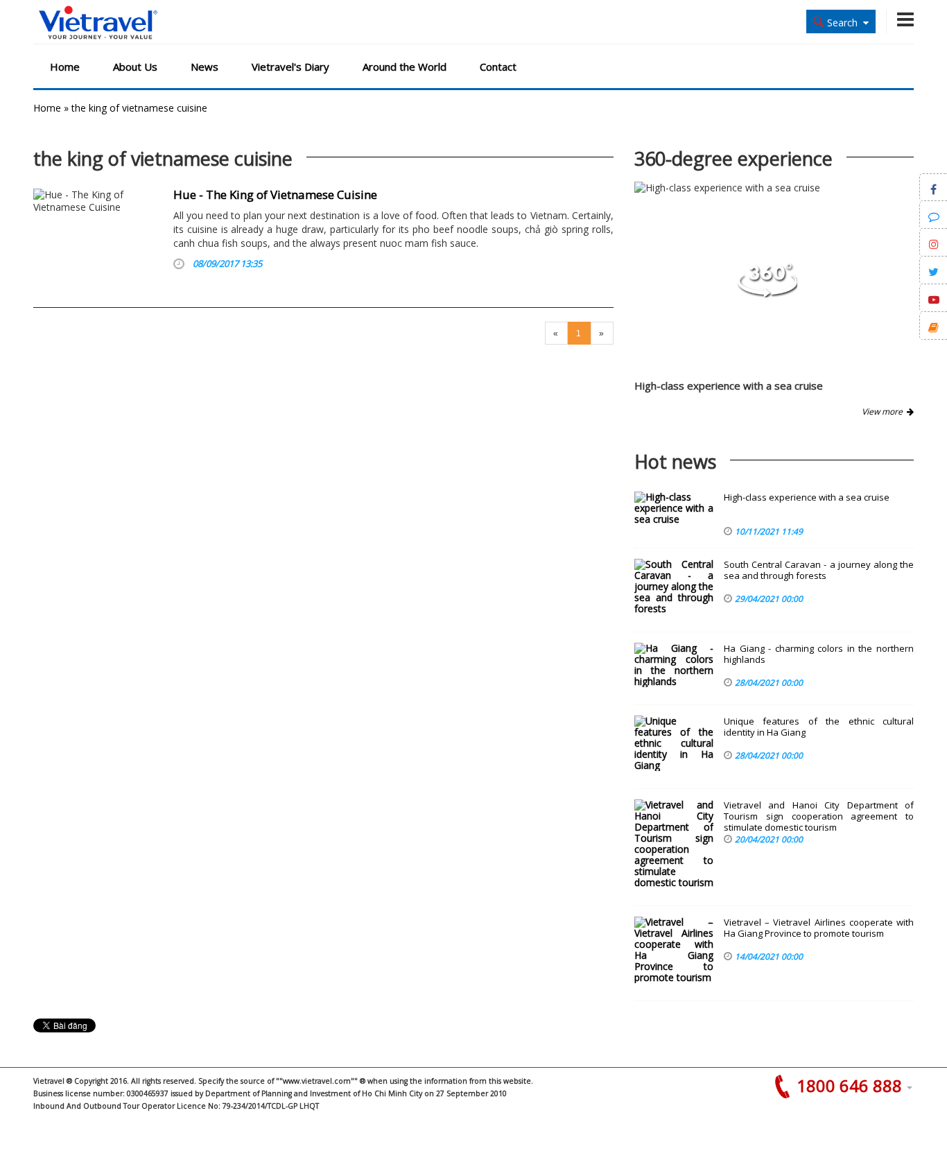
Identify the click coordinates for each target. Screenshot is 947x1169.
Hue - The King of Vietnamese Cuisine (275, 194)
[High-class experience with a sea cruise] (767, 293)
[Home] (98, 23)
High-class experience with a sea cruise (728, 385)
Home (65, 66)
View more (884, 411)
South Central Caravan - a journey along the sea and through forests (819, 570)
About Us (135, 66)
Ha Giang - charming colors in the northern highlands (819, 654)
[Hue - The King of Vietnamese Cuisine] (98, 232)
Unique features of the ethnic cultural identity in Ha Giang (819, 727)
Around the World (404, 66)
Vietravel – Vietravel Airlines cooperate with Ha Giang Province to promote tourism (819, 928)
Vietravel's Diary (290, 66)
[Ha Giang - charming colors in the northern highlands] (673, 665)
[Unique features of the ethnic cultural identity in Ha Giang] (673, 743)
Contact (498, 66)
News (204, 66)
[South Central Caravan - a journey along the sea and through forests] (673, 586)
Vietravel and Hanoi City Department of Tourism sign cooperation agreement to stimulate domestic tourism (819, 816)
